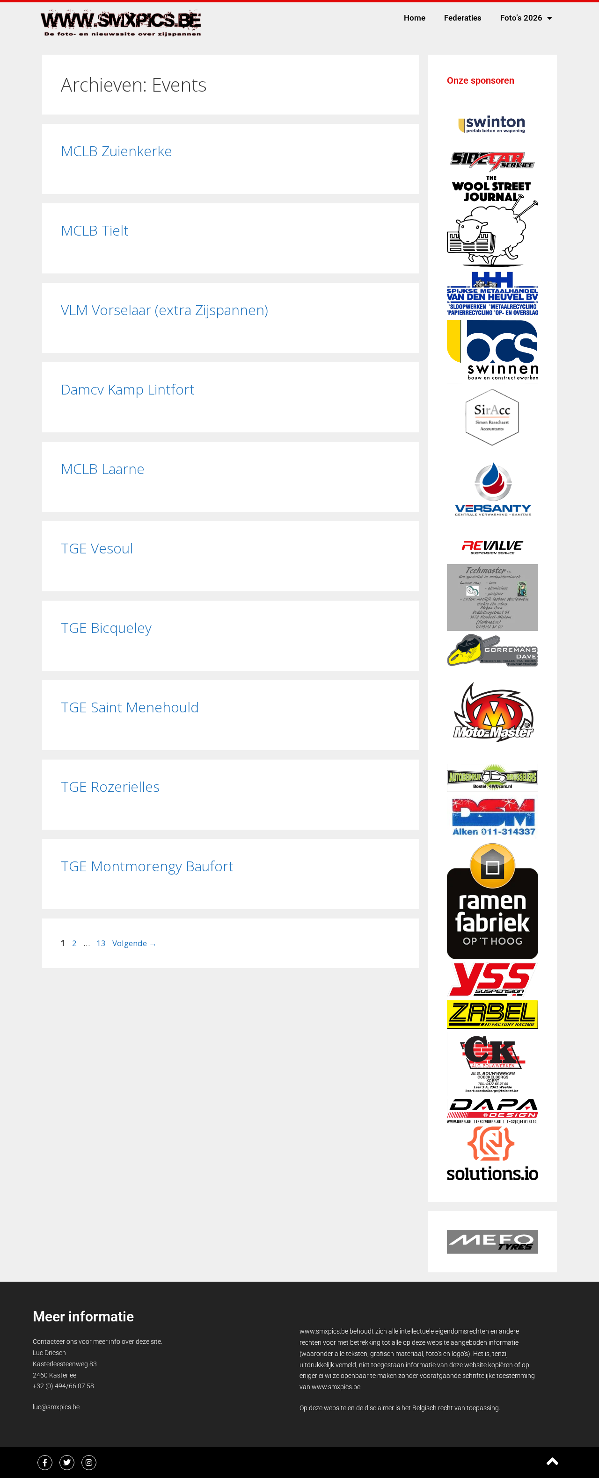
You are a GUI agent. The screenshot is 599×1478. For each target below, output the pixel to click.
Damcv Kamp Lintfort (128, 389)
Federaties (463, 17)
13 (102, 943)
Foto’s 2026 (521, 17)
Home (414, 17)
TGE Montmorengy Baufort (147, 865)
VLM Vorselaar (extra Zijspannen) (164, 309)
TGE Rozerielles (110, 786)
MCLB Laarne (103, 468)
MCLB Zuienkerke (116, 150)
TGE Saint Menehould (130, 707)
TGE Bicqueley (106, 627)
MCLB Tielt (95, 230)
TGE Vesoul (97, 548)
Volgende (134, 943)
